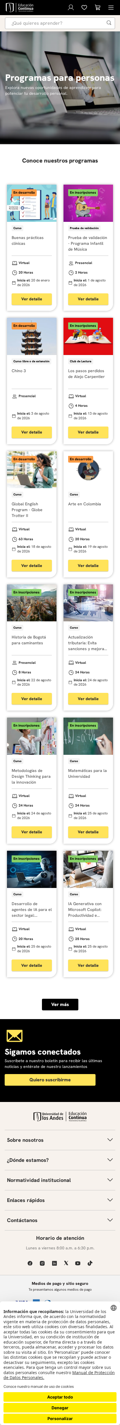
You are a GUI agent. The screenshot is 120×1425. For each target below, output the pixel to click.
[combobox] (60, 23)
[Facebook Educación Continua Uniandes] (30, 1263)
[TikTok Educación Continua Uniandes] (90, 1263)
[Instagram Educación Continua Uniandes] (42, 1263)
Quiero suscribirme (50, 1080)
